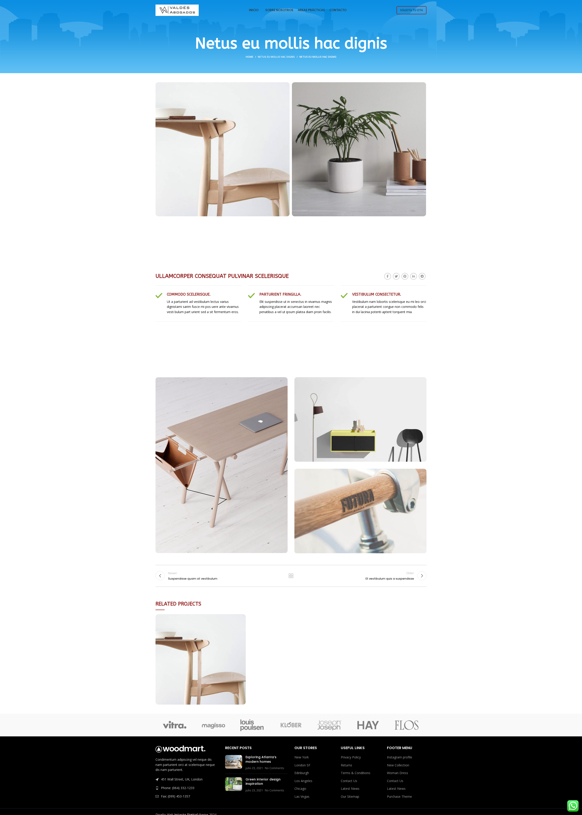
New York (301, 757)
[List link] (187, 787)
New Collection (398, 765)
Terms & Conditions (355, 773)
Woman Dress (397, 773)
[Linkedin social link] (413, 276)
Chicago (300, 788)
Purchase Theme (399, 796)
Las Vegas (301, 796)
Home (249, 56)
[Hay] (368, 725)
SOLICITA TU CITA (411, 10)
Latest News (350, 788)
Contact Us (349, 781)
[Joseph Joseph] (329, 725)
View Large (242, 617)
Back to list (291, 575)
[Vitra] (174, 725)
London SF (302, 765)
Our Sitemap (350, 796)
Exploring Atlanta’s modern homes (261, 759)
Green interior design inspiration (263, 781)
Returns (346, 765)
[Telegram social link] (422, 276)
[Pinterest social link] (404, 276)
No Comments (274, 768)
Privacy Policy (351, 757)
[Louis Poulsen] (252, 725)
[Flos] (406, 725)
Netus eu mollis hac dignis (276, 56)
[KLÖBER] (290, 725)
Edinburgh (301, 773)
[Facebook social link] (387, 276)
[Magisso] (213, 725)
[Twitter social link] (396, 276)
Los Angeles (303, 781)
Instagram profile (399, 757)
